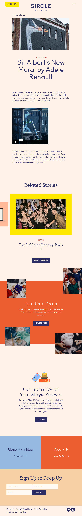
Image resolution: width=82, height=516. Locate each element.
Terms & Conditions (24, 509)
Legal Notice (11, 512)
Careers (9, 509)
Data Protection (40, 509)
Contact (23, 512)
